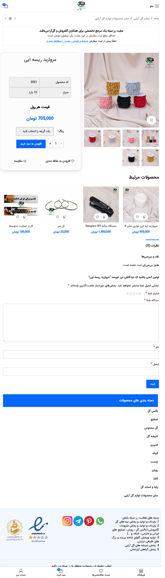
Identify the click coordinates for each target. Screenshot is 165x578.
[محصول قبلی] (15, 18)
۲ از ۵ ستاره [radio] (136, 293)
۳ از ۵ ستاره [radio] (133, 293)
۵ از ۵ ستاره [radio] (127, 293)
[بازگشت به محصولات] (10, 18)
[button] (155, 90)
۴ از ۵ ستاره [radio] (130, 293)
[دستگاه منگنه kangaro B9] (101, 205)
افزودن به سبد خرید (31, 144)
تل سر (61, 226)
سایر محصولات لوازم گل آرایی (112, 18)
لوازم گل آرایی (141, 18)
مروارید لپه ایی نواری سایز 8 (141, 226)
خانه (156, 18)
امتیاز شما (152, 293)
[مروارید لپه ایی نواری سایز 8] (141, 205)
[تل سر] (61, 205)
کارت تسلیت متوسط (21, 226)
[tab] (152, 245)
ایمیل (155, 364)
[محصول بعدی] (5, 18)
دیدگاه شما (151, 300)
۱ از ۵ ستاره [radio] (139, 293)
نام (156, 347)
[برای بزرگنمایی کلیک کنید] (151, 120)
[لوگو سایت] (81, 6)
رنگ (61, 131)
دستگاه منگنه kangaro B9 (101, 226)
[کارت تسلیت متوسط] (21, 205)
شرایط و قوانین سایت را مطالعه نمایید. (67, 41)
